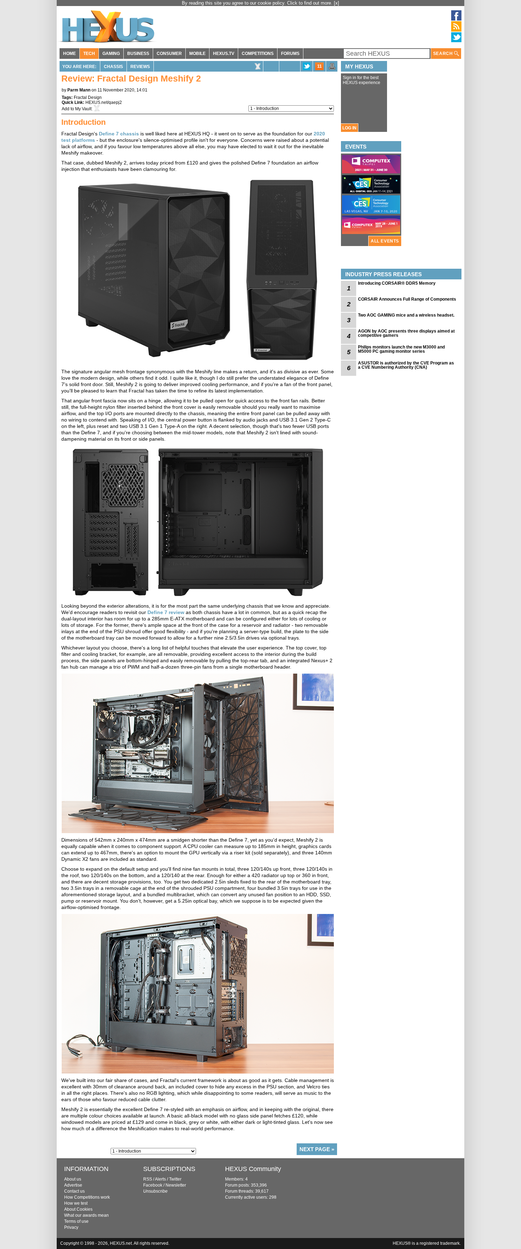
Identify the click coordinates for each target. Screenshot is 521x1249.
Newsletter (176, 1185)
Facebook (152, 1185)
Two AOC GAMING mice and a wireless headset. (406, 315)
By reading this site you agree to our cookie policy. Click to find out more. (258, 3)
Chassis (113, 66)
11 (319, 66)
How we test (76, 1203)
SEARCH (443, 53)
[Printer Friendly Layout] (332, 68)
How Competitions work (87, 1197)
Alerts (160, 1179)
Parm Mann (78, 90)
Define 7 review (165, 612)
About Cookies (78, 1209)
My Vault (83, 108)
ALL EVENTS (385, 241)
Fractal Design (88, 97)
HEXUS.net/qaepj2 (103, 102)
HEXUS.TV (223, 53)
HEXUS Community (253, 1168)
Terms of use (76, 1221)
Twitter (175, 1179)
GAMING (111, 53)
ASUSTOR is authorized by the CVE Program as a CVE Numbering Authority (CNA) (406, 365)
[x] (336, 3)
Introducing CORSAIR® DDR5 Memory (397, 283)
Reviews (140, 66)
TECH (89, 53)
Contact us (74, 1191)
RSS (147, 1179)
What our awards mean (86, 1215)
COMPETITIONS (258, 53)
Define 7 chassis (119, 133)
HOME (69, 53)
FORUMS (290, 53)
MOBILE (197, 53)
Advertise (73, 1185)
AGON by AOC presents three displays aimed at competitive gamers (406, 333)
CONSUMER (169, 53)
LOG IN (349, 128)
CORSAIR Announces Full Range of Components (407, 299)
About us (72, 1179)
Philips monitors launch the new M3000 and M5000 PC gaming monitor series (401, 349)
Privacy (71, 1227)
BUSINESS (138, 53)
